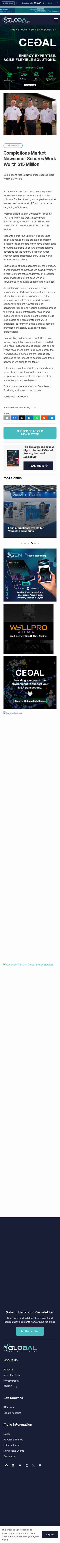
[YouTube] (20, 1465)
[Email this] (7, 417)
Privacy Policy (11, 1380)
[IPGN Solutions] (30, 12)
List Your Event (12, 1445)
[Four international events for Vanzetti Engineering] (30, 511)
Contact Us (10, 1456)
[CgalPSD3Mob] (30, 76)
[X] (33, 1465)
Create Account (12, 1412)
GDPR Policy (10, 1386)
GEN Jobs (9, 1407)
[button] (56, 20)
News (7, 1433)
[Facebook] (6, 1465)
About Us (9, 1369)
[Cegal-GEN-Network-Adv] (30, 60)
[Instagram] (27, 1465)
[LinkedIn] (13, 1465)
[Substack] (40, 1465)
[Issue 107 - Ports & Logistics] (13, 458)
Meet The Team (12, 1375)
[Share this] (14, 417)
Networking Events (14, 1450)
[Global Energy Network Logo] (16, 20)
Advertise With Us (13, 1439)
